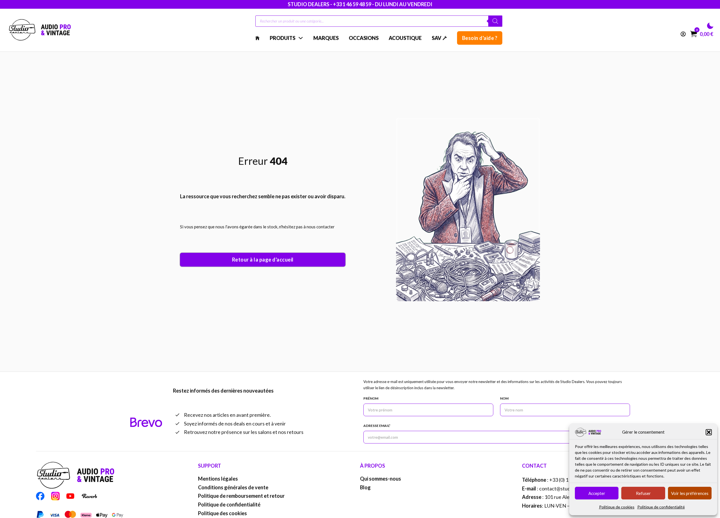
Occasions (364, 38)
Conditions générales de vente (233, 487)
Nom (504, 398)
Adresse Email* (376, 426)
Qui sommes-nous (380, 479)
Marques (326, 38)
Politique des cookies (222, 513)
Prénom (370, 398)
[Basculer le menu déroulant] (300, 37)
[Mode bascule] (710, 26)
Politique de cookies (616, 507)
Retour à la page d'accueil (263, 259)
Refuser (643, 493)
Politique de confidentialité (661, 507)
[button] (709, 432)
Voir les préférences (689, 493)
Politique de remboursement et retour (241, 496)
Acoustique (405, 38)
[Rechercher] (495, 21)
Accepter (596, 493)
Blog (365, 487)
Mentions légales (218, 479)
